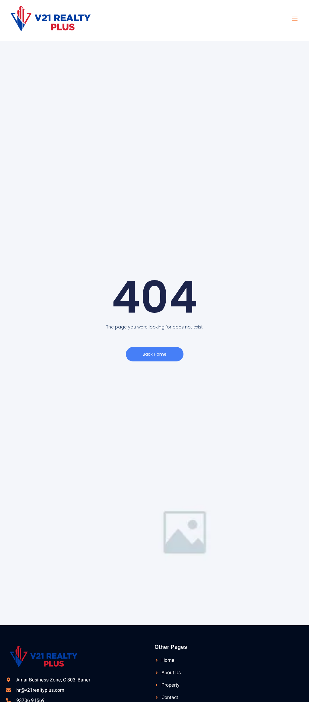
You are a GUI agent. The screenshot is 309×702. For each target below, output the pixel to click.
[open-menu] (291, 19)
